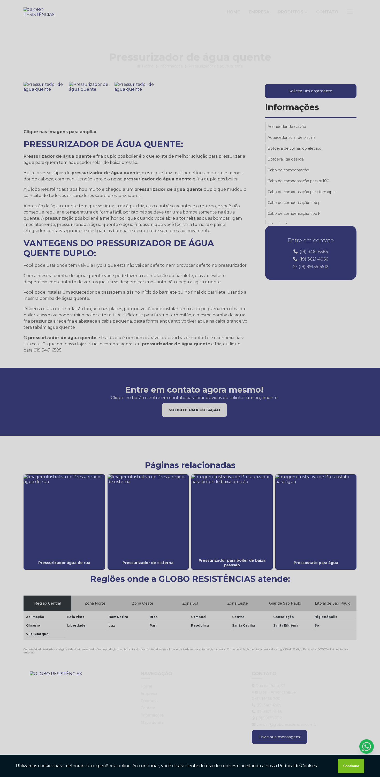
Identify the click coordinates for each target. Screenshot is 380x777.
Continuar (351, 766)
